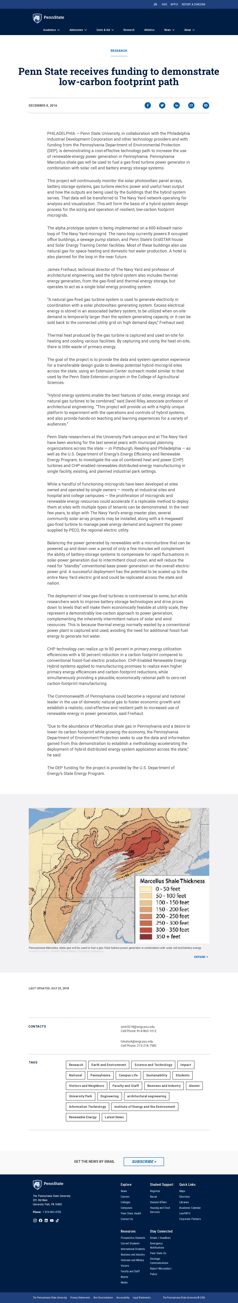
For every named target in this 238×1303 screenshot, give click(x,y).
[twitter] (162, 105)
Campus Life (128, 1075)
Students (183, 1075)
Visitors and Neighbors (86, 1086)
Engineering (110, 1096)
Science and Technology (153, 1065)
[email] (191, 105)
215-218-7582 (146, 1045)
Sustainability (156, 1075)
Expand (200, 957)
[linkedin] (177, 105)
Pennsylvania (100, 1075)
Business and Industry (164, 1086)
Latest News (114, 1117)
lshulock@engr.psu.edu (137, 1041)
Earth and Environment (108, 1065)
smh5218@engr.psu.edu (138, 1027)
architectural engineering (146, 1096)
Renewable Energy (83, 1117)
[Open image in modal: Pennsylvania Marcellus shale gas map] (119, 875)
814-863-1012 (146, 1031)
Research (119, 51)
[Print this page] (206, 105)
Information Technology (87, 1106)
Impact (186, 1065)
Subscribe (142, 1161)
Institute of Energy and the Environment (144, 1106)
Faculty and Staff (126, 1086)
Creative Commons (91, 951)
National (75, 1075)
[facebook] (148, 105)
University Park (80, 1096)
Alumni (194, 1086)
